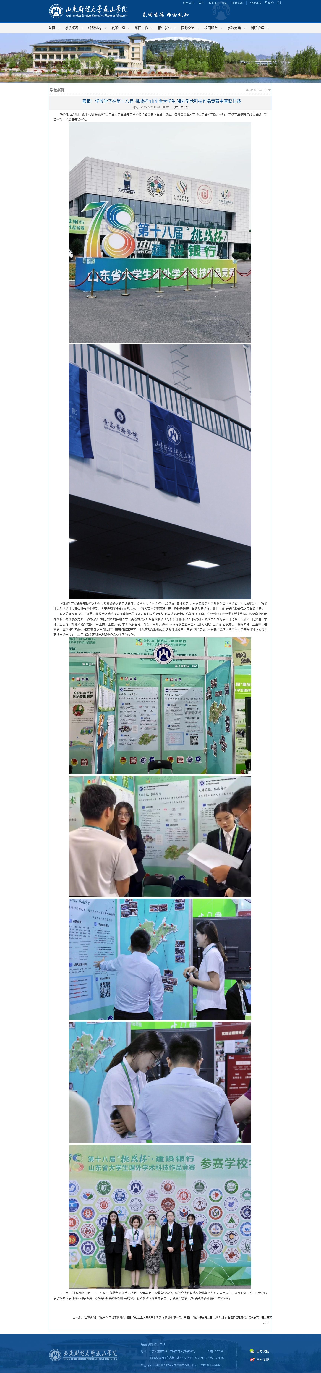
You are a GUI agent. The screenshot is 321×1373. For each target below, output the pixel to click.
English (269, 2)
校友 (224, 3)
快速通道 (255, 3)
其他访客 (237, 3)
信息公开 (188, 3)
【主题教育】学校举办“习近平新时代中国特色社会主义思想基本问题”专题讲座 (128, 1317)
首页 (260, 90)
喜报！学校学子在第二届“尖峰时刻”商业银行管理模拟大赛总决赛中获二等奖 (228, 1317)
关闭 (266, 1322)
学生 (201, 3)
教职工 (213, 3)
